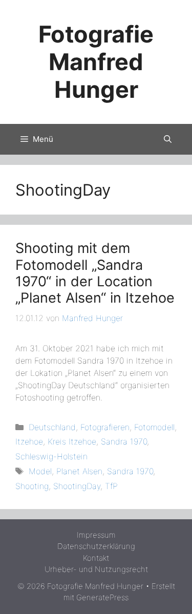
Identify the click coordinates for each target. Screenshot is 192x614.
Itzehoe (29, 441)
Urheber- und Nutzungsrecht (96, 569)
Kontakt (96, 558)
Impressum (96, 535)
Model (40, 471)
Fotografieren (105, 427)
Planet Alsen (79, 471)
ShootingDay (76, 486)
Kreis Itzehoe (72, 441)
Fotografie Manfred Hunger (96, 61)
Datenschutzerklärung (96, 546)
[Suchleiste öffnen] (168, 139)
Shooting (32, 486)
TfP (111, 486)
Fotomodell (154, 427)
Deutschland (52, 427)
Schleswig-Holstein (51, 456)
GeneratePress (102, 597)
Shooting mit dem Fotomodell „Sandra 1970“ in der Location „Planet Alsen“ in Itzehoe (95, 273)
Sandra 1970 (124, 441)
